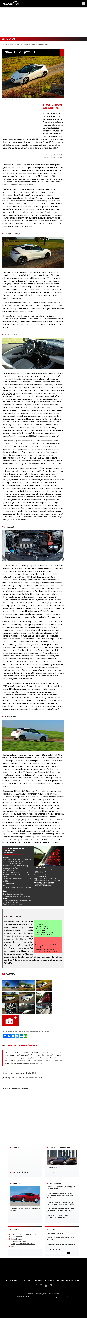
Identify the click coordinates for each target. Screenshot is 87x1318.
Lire (45, 1064)
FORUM (78, 1280)
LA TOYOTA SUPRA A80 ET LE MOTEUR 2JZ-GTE (25, 1210)
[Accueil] (7, 1280)
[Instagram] (41, 1285)
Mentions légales (40, 1294)
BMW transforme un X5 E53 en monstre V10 (61, 1188)
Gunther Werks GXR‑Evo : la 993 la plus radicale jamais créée (61, 1203)
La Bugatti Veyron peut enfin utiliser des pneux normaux (60, 1210)
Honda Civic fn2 (9, 393)
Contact (30, 1294)
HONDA (40, 44)
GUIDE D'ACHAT (30, 44)
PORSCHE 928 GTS (54, 1168)
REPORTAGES (50, 1280)
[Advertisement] (43, 18)
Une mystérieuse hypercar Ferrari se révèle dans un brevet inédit (62, 1195)
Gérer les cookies (53, 1294)
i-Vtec (21, 577)
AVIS (29, 1280)
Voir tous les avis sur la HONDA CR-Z (20, 1073)
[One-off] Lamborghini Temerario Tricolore (57, 1217)
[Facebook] (36, 1285)
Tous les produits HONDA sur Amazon (60, 1239)
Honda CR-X (29, 164)
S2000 (31, 436)
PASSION (60, 1280)
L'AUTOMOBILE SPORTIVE (12, 44)
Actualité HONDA (55, 1233)
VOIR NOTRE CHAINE (19, 1172)
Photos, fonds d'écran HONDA (61, 1244)
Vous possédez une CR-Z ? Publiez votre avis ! (24, 1077)
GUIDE (23, 1280)
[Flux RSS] (51, 1285)
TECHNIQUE (37, 1280)
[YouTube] (46, 1285)
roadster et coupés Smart (30, 834)
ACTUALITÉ (14, 1280)
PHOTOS (69, 1280)
